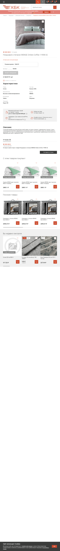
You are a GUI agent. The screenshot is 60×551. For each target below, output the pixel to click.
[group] (11, 174)
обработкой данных (27, 546)
